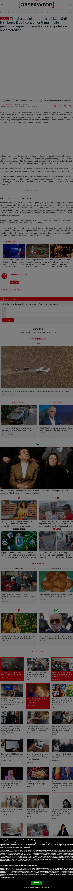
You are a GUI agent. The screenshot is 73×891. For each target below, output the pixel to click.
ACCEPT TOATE (36, 883)
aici (36, 856)
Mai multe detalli (25, 847)
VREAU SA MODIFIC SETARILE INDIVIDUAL (36, 887)
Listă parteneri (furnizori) (7, 877)
